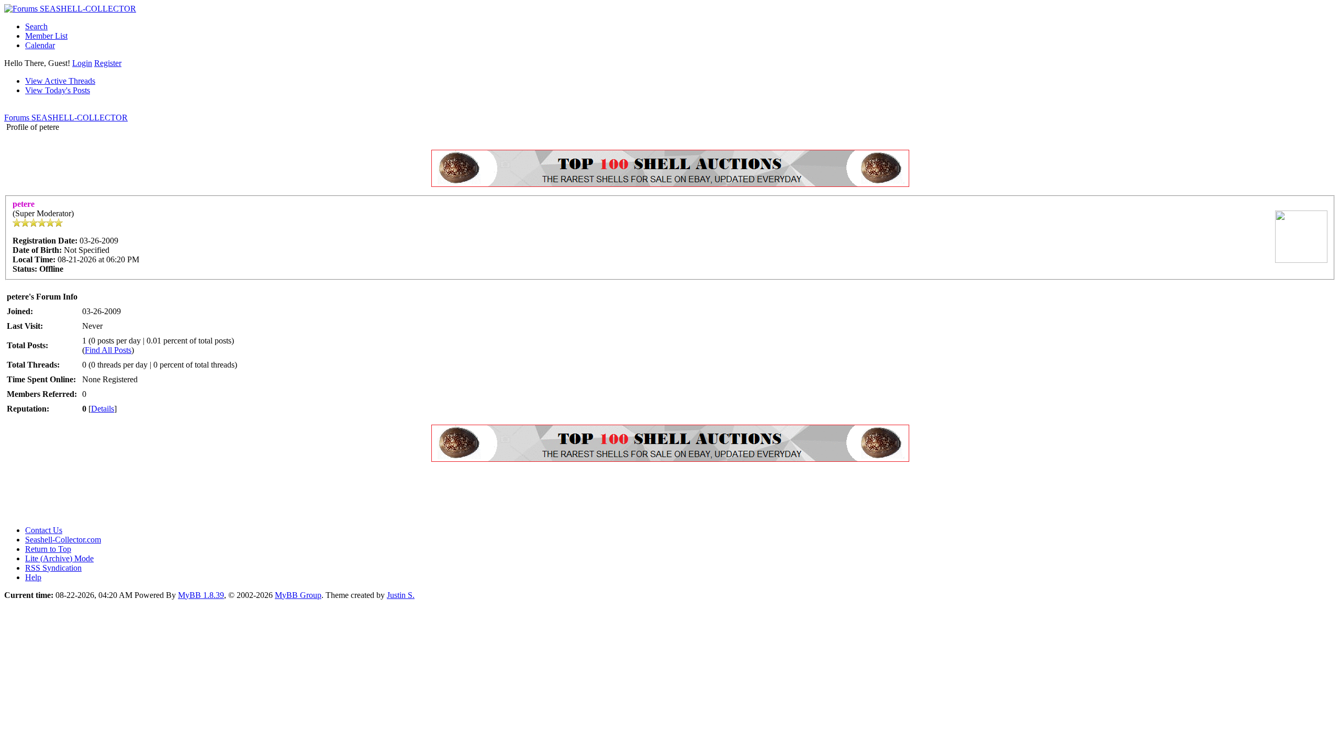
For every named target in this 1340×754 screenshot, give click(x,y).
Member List (46, 35)
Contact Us (43, 530)
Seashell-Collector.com (63, 539)
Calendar (40, 45)
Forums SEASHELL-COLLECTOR (66, 117)
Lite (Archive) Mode (59, 558)
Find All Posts (108, 350)
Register (107, 63)
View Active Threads (60, 80)
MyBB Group (298, 595)
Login (82, 63)
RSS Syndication (53, 567)
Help (33, 577)
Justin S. (401, 595)
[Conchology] (670, 184)
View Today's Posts (57, 90)
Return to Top (48, 549)
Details (102, 408)
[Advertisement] (194, 493)
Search (36, 26)
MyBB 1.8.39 (201, 595)
